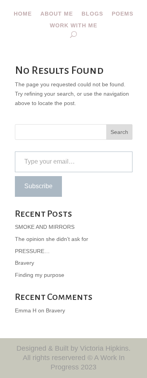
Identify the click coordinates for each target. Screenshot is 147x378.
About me (56, 14)
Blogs (92, 14)
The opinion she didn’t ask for (51, 239)
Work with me (73, 26)
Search (119, 132)
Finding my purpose (39, 275)
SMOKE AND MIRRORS (44, 227)
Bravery (24, 263)
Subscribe (38, 186)
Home (23, 14)
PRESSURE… (32, 251)
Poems (122, 14)
